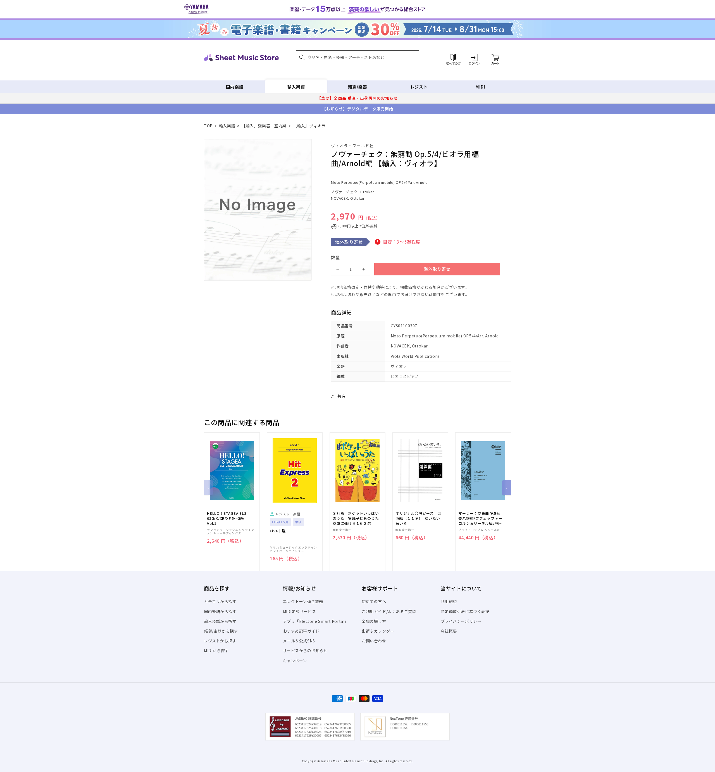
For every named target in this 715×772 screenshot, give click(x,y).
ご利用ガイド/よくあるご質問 (389, 611)
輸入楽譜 (296, 87)
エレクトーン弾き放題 (303, 601)
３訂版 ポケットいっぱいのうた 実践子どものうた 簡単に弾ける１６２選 (357, 518)
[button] (357, 57)
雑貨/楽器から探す (221, 631)
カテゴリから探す (220, 601)
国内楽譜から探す (220, 611)
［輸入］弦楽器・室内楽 (264, 125)
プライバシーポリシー (461, 621)
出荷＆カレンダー (378, 631)
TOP (208, 125)
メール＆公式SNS (299, 641)
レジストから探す (220, 641)
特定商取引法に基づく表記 (465, 611)
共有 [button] (341, 396)
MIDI (480, 87)
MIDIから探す (216, 650)
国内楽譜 (234, 87)
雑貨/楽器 (357, 87)
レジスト (419, 87)
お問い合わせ (374, 641)
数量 (335, 257)
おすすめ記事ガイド (301, 631)
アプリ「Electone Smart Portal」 (316, 621)
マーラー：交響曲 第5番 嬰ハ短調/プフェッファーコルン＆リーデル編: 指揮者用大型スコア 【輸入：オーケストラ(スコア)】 (480, 518)
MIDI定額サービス (299, 611)
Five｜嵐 (278, 530)
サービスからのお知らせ (305, 650)
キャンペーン (295, 660)
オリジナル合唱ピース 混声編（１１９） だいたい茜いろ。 (418, 518)
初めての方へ (374, 601)
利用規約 (449, 601)
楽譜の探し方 (374, 621)
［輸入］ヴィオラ (309, 125)
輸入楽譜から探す (220, 621)
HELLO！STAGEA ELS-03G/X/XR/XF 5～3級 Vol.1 (227, 518)
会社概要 (449, 631)
